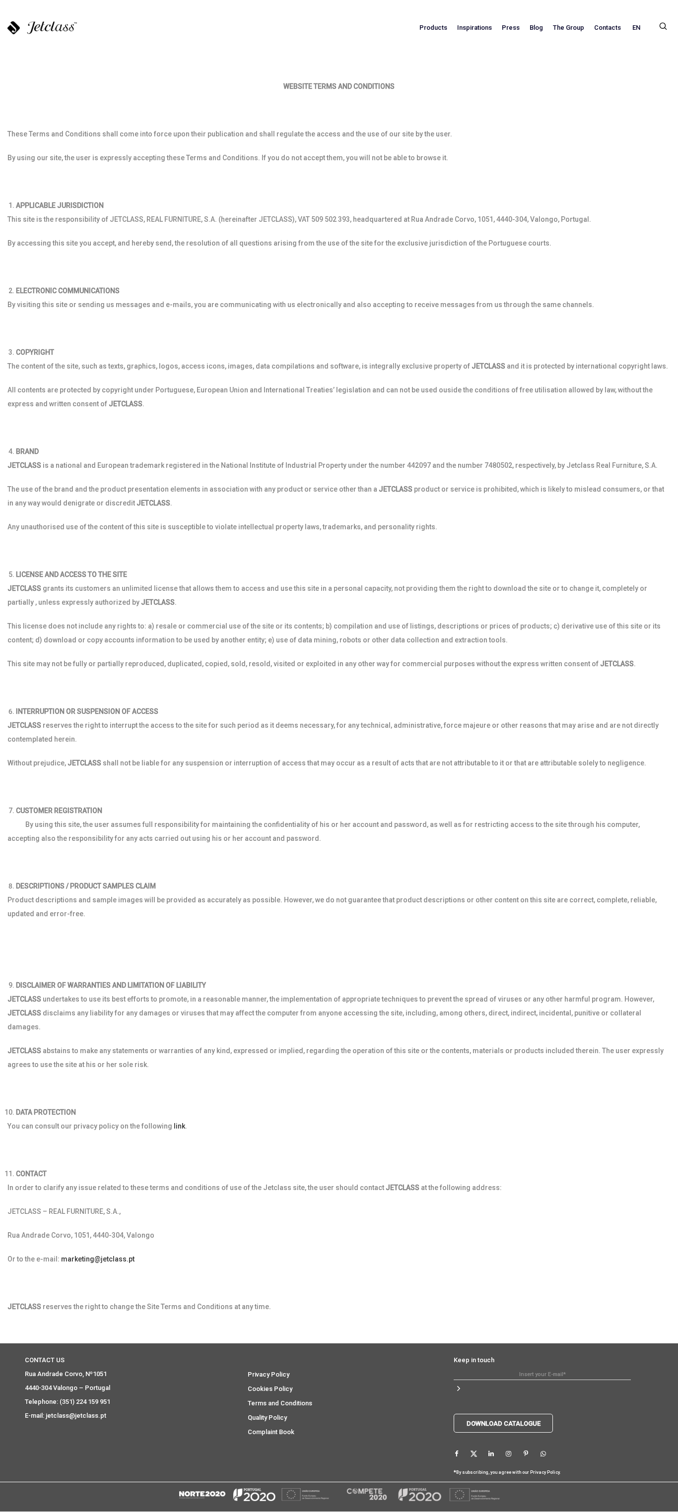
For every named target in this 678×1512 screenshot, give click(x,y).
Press (511, 27)
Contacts (607, 27)
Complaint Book (271, 1432)
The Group (568, 27)
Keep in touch (474, 1360)
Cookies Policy (270, 1388)
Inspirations (474, 27)
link (179, 1126)
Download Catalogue (504, 1423)
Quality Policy (267, 1417)
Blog (536, 27)
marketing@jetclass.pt (98, 1259)
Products (433, 27)
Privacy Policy (268, 1374)
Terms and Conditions (280, 1403)
